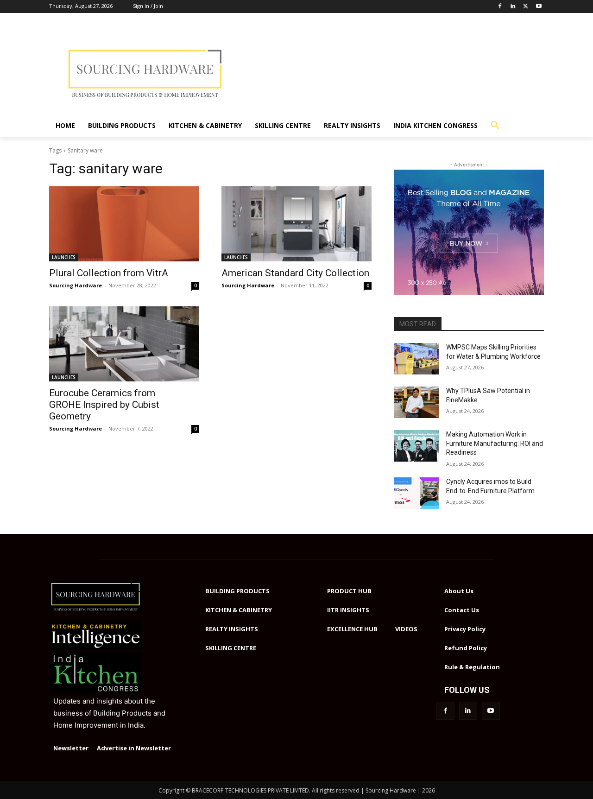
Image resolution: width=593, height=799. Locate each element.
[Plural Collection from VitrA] (124, 223)
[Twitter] (525, 6)
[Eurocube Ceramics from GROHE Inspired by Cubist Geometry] (124, 343)
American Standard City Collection (295, 273)
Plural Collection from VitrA (108, 273)
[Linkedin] (513, 6)
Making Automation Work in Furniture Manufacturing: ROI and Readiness (494, 443)
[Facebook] (500, 6)
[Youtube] (538, 6)
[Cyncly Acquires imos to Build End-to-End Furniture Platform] (416, 493)
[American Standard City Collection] (296, 223)
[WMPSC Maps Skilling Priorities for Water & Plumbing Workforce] (416, 358)
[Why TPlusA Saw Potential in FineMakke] (416, 402)
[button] (495, 125)
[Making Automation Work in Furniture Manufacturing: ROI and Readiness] (416, 446)
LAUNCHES (64, 257)
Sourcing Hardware (75, 285)
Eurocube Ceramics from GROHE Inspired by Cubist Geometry (104, 404)
